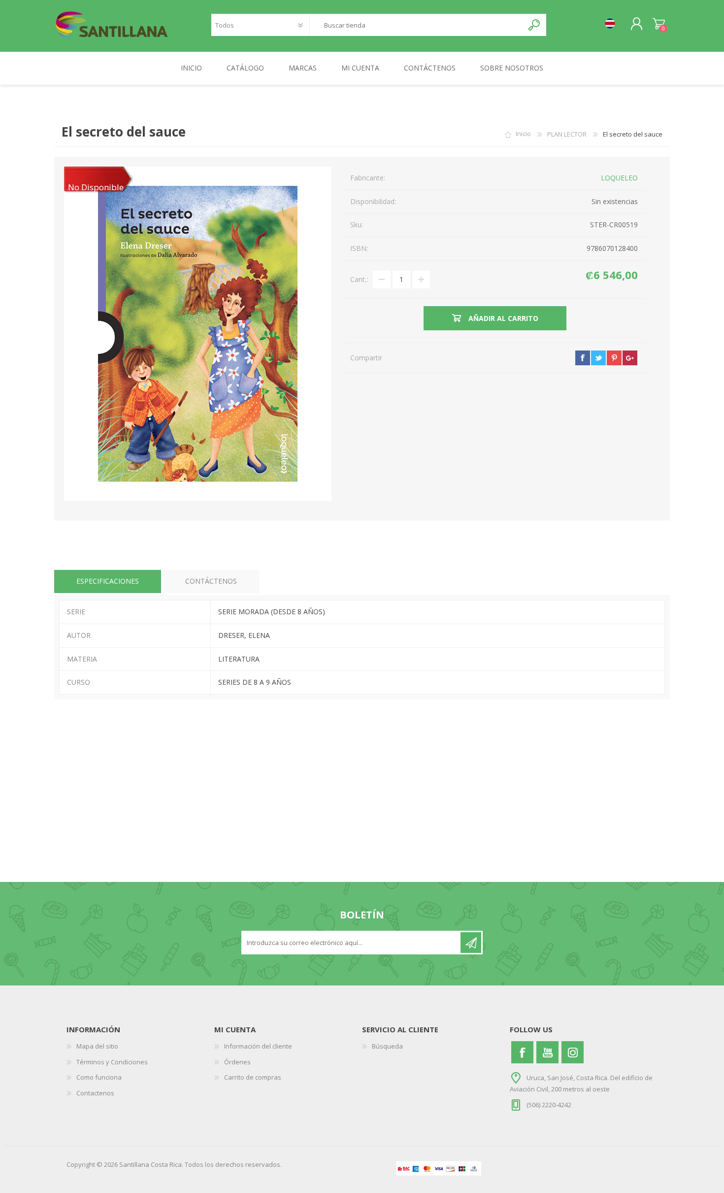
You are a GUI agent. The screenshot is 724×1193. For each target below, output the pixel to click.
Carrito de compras (659, 24)
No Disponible (96, 187)
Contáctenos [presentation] (211, 581)
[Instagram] (572, 1052)
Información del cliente (258, 1046)
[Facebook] (522, 1052)
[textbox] (416, 25)
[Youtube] (547, 1052)
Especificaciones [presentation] (107, 581)
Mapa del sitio (97, 1046)
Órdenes (237, 1061)
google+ (630, 358)
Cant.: (359, 279)
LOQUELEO (619, 177)
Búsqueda (387, 1046)
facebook (582, 358)
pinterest (614, 358)
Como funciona (99, 1077)
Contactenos (95, 1092)
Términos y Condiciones (112, 1061)
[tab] (107, 581)
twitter (598, 358)
